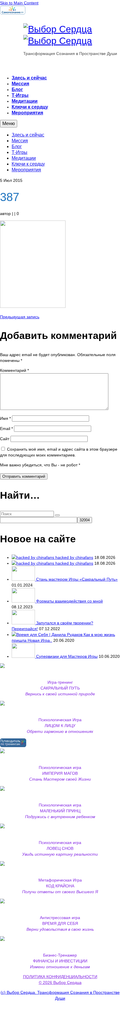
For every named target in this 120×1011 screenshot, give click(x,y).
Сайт (4, 438)
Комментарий (14, 370)
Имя (5, 418)
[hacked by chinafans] (33, 557)
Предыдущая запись (19, 317)
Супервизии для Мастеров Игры (67, 656)
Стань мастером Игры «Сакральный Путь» (77, 579)
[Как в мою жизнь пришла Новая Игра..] (48, 634)
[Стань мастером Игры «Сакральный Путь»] (24, 579)
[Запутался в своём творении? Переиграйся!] (24, 623)
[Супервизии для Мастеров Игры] (24, 656)
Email (6, 428)
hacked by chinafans (74, 557)
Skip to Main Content (19, 3)
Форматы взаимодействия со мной (69, 601)
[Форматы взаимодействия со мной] (24, 601)
